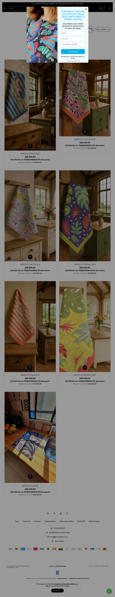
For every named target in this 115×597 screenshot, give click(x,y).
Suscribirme (73, 51)
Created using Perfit (73, 61)
